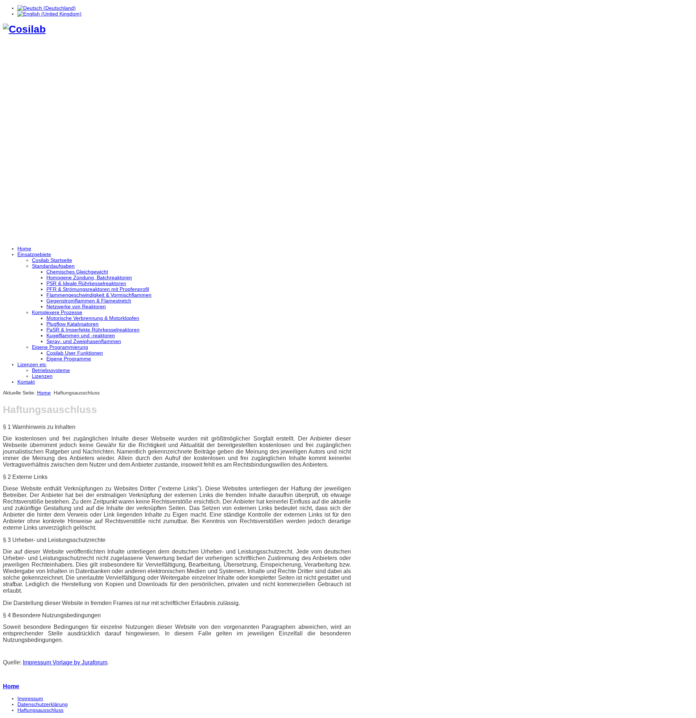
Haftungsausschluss (40, 710)
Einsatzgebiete (34, 254)
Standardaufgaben (53, 266)
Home (24, 248)
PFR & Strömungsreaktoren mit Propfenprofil (97, 289)
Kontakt (26, 382)
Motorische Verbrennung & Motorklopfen (92, 318)
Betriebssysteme (51, 370)
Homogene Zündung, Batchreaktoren (89, 277)
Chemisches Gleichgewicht (77, 272)
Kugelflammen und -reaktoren (80, 335)
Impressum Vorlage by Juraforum (65, 662)
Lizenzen (42, 376)
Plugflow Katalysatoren (72, 324)
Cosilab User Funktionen (74, 353)
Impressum (30, 698)
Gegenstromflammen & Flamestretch (88, 301)
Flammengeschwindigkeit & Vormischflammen (99, 295)
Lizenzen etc (31, 364)
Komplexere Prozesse (57, 312)
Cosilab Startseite (52, 260)
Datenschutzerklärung (42, 704)
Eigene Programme (68, 359)
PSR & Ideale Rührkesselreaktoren (86, 283)
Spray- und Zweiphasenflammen (83, 341)
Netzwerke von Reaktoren (76, 306)
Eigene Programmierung (60, 347)
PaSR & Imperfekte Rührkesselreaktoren (93, 330)
